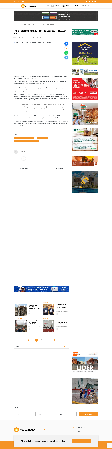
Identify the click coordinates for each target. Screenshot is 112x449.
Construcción (20, 24)
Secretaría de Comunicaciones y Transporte (26, 141)
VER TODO (66, 346)
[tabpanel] (41, 318)
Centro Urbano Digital (65, 6)
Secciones (48, 5)
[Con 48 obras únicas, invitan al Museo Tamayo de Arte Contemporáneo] (55, 174)
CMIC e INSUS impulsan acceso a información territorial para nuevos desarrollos (62, 306)
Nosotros (87, 5)
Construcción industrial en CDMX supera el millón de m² (34, 322)
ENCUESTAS (17, 346)
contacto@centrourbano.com (82, 427)
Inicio (15, 24)
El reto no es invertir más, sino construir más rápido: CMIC (62, 322)
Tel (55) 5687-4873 (80, 431)
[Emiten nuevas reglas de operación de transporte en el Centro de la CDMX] (28, 229)
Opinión (82, 5)
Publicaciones (76, 5)
